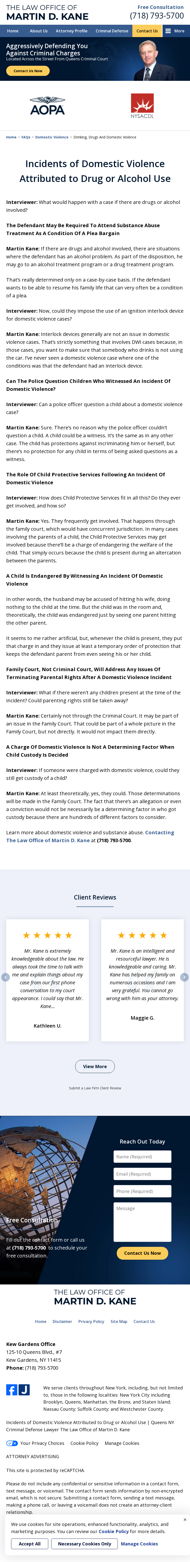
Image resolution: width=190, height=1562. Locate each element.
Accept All (30, 1544)
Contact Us (147, 31)
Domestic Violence (52, 137)
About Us (39, 31)
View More (95, 1066)
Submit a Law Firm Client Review (95, 1088)
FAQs (26, 137)
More (179, 31)
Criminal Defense (112, 31)
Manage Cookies (122, 1443)
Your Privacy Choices (42, 1443)
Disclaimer (62, 1321)
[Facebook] (11, 1389)
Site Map (119, 1321)
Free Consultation (161, 7)
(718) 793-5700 (157, 15)
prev (5, 981)
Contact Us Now (28, 70)
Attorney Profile (72, 31)
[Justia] (24, 1389)
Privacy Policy (91, 1321)
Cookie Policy (84, 1443)
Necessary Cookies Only (84, 1544)
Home (13, 31)
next (184, 981)
